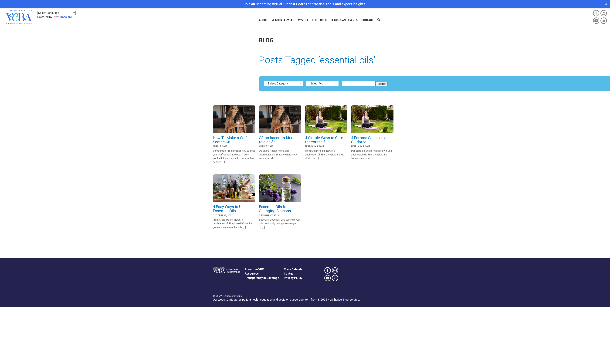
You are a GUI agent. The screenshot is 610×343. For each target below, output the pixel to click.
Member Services (282, 20)
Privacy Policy (293, 277)
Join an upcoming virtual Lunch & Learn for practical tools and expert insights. (305, 4)
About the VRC (254, 269)
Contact (367, 20)
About (263, 20)
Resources (319, 20)
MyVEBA (303, 20)
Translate (65, 17)
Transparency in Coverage (262, 277)
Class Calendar (294, 269)
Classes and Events (344, 20)
